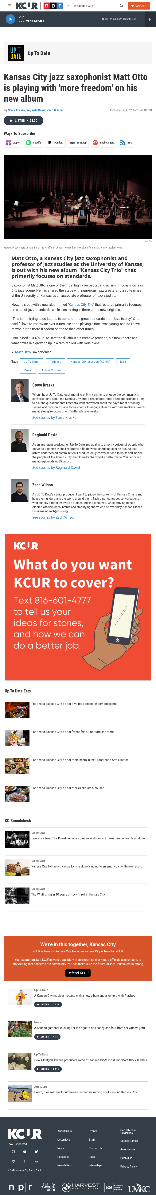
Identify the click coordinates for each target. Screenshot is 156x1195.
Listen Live (63, 1139)
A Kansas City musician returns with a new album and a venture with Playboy (84, 995)
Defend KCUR (78, 973)
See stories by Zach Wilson (53, 517)
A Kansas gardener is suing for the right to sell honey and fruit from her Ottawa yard (89, 1028)
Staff (92, 1139)
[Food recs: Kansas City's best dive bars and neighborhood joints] (17, 710)
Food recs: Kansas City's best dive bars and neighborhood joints (74, 704)
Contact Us (95, 1148)
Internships (95, 1165)
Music (28, 370)
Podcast (55, 361)
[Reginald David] (20, 440)
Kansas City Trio (81, 305)
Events (93, 1131)
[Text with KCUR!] (78, 607)
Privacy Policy (128, 1166)
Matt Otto (23, 352)
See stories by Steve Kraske (54, 417)
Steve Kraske (16, 110)
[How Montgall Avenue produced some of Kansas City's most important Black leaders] (20, 1061)
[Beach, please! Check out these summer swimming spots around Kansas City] (20, 1093)
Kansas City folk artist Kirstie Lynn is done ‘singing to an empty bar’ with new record (86, 866)
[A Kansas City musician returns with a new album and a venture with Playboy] (20, 997)
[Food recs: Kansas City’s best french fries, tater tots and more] (17, 738)
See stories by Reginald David (56, 467)
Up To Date (39, 53)
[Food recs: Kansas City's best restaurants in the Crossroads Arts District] (17, 766)
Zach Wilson (55, 110)
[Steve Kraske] (20, 390)
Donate (140, 6)
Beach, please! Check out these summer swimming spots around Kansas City (85, 1092)
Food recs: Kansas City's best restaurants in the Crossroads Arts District (79, 760)
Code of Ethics (129, 1140)
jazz (123, 361)
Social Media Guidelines (128, 1132)
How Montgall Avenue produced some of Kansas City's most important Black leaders (90, 1060)
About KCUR (64, 1131)
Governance (127, 1149)
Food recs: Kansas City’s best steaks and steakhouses (67, 788)
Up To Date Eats (18, 691)
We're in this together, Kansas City (78, 944)
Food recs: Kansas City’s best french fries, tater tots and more (72, 732)
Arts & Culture (51, 370)
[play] (10, 19)
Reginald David (35, 110)
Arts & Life (40, 1086)
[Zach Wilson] (20, 490)
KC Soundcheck (18, 820)
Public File (126, 1158)
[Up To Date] (16, 53)
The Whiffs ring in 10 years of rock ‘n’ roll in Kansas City (68, 894)
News (37, 1022)
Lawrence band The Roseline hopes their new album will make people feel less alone (88, 838)
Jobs (92, 1156)
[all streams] (150, 19)
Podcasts (63, 1156)
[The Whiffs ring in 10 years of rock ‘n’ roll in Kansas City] (17, 896)
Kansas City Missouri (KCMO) (90, 361)
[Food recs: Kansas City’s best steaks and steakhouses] (17, 794)
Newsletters (64, 1165)
